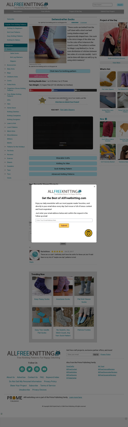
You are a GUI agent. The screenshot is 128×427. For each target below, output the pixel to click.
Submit (64, 225)
